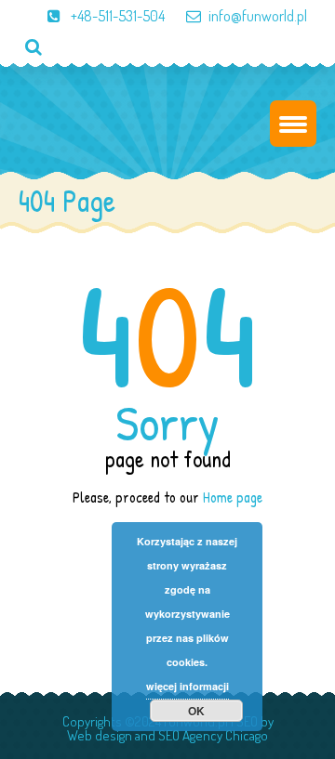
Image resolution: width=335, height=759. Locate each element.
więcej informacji (187, 686)
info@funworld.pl (257, 16)
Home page (232, 497)
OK (196, 710)
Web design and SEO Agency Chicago (167, 735)
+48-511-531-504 (116, 16)
